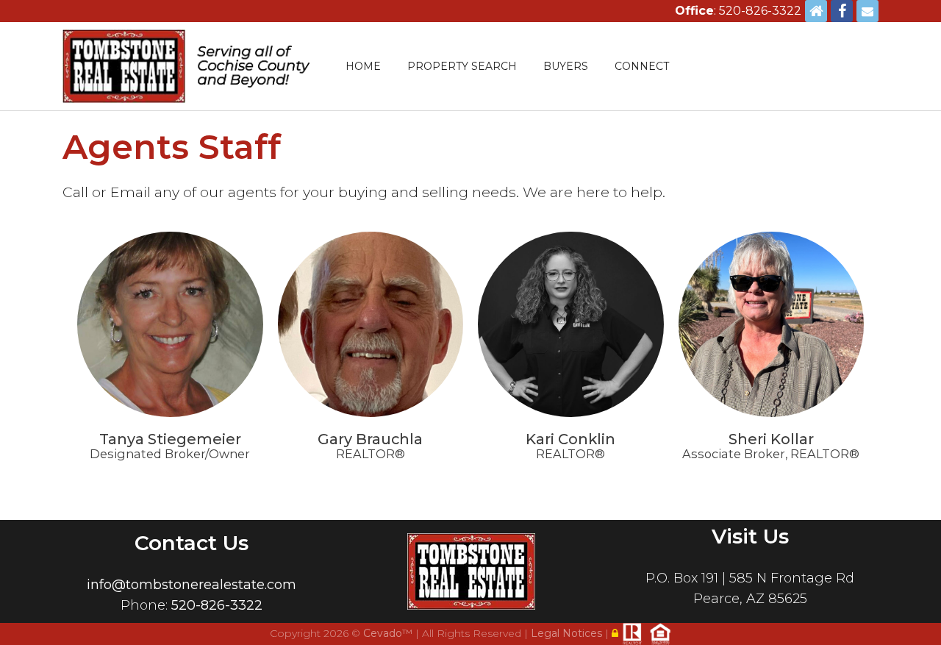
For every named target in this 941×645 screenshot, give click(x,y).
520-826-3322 (216, 605)
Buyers (565, 66)
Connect (642, 66)
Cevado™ (389, 633)
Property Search (462, 66)
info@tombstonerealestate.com (191, 585)
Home (363, 66)
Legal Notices (568, 633)
